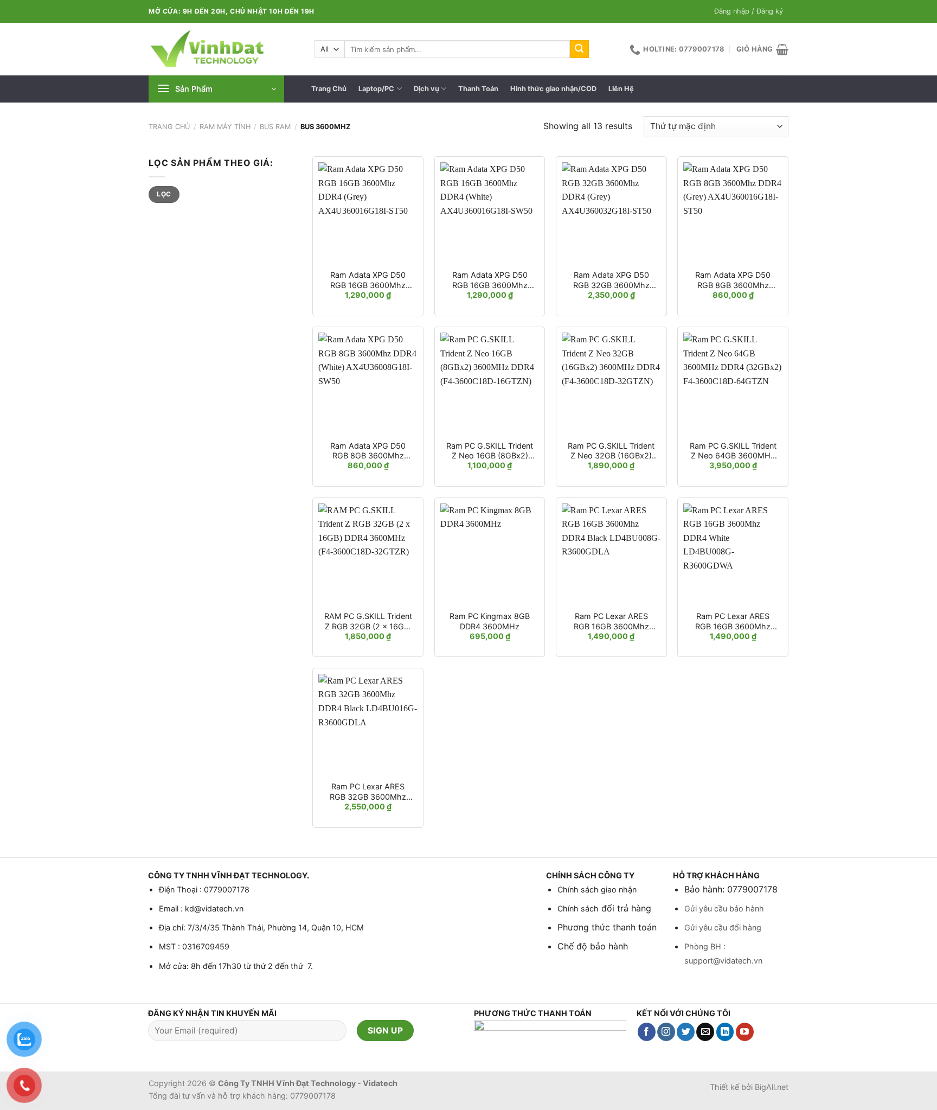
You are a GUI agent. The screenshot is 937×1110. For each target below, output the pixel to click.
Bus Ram (275, 127)
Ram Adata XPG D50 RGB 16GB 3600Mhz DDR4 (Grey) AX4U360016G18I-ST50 (368, 280)
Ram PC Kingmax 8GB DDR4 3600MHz (490, 621)
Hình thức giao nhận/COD (553, 89)
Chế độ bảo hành (592, 946)
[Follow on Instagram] (666, 1032)
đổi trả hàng (625, 908)
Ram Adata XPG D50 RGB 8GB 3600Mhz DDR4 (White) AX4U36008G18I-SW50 (368, 451)
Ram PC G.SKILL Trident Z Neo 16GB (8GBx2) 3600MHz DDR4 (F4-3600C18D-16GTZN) (489, 451)
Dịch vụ (426, 89)
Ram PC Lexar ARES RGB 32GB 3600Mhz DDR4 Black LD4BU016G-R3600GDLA (368, 792)
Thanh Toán (478, 89)
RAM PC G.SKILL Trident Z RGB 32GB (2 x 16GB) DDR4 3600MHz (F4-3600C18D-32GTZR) (368, 621)
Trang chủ (169, 127)
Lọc (164, 194)
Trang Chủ (328, 89)
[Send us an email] (705, 1032)
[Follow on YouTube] (745, 1032)
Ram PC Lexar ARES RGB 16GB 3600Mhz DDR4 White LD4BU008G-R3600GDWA (733, 621)
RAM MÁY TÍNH (225, 127)
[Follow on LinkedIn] (725, 1032)
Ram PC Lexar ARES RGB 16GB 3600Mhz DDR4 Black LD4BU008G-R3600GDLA (611, 621)
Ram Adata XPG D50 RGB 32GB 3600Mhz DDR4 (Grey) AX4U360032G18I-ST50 (611, 280)
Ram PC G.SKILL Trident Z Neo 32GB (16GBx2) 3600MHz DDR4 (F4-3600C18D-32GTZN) (611, 451)
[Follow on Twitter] (686, 1032)
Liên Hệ (621, 89)
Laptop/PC (376, 89)
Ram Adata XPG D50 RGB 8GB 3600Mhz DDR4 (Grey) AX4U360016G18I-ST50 (733, 280)
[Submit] (579, 49)
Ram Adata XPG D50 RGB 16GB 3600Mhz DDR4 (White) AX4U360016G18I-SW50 (490, 280)
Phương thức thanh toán (607, 927)
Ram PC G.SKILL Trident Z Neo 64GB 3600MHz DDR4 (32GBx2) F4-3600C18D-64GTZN (733, 451)
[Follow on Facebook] (647, 1032)
